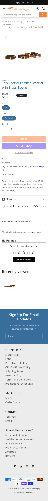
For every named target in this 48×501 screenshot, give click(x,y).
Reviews (10, 455)
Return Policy (13, 375)
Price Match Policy (16, 363)
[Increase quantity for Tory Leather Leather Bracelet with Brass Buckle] (18, 129)
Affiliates (10, 451)
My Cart (9, 398)
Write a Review (24, 259)
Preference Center (16, 447)
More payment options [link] (24, 152)
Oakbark (9, 118)
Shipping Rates (14, 371)
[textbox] (24, 226)
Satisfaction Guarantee (19, 439)
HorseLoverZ (19, 489)
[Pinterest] (33, 466)
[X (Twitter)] (27, 466)
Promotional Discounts (19, 383)
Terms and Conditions (18, 379)
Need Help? (12, 354)
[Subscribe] (40, 336)
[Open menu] (4, 8)
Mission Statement (16, 435)
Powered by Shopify (32, 489)
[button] (24, 199)
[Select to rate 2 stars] (19, 252)
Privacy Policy (13, 443)
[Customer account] (38, 9)
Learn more (36, 232)
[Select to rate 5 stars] (33, 252)
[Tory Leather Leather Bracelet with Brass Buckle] (10, 286)
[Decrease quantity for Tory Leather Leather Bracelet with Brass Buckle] (5, 129)
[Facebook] (15, 466)
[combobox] (24, 14)
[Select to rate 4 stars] (28, 252)
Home (4, 21)
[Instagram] (21, 466)
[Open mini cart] (44, 9)
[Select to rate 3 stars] (24, 252)
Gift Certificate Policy (18, 367)
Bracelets (6, 24)
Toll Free (10, 416)
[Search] (43, 14)
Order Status (12, 402)
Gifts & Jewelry (16, 21)
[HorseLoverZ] (18, 8)
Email (8, 420)
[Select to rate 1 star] (14, 252)
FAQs (8, 358)
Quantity (5, 124)
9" (6, 108)
